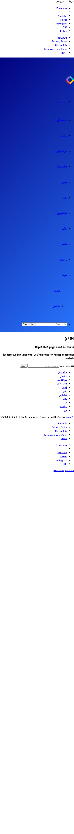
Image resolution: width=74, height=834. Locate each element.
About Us (62, 38)
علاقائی (56, 306)
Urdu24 (69, 417)
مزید (64, 275)
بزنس (64, 198)
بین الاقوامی (61, 151)
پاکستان (63, 136)
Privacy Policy (59, 41)
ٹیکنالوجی (62, 213)
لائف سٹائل (61, 167)
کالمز (64, 244)
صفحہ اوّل (62, 120)
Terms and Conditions (55, 49)
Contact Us (61, 45)
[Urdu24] (69, 84)
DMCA (64, 53)
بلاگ (64, 229)
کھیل (64, 182)
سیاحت (63, 260)
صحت (57, 291)
